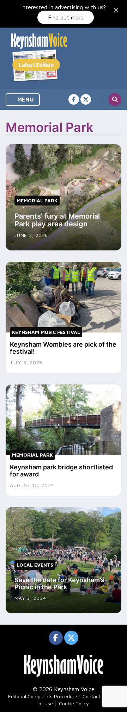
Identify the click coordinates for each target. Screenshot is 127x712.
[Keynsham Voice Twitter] (85, 99)
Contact (91, 696)
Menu (25, 99)
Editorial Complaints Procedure (42, 696)
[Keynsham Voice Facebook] (73, 99)
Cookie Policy (74, 703)
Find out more (66, 17)
